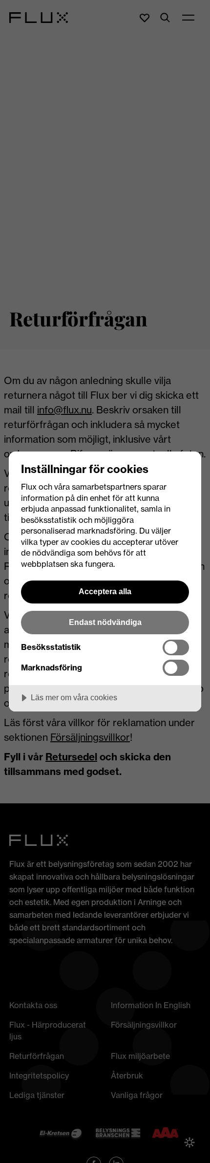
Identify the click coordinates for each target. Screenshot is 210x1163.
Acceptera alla (105, 591)
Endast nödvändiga (105, 622)
